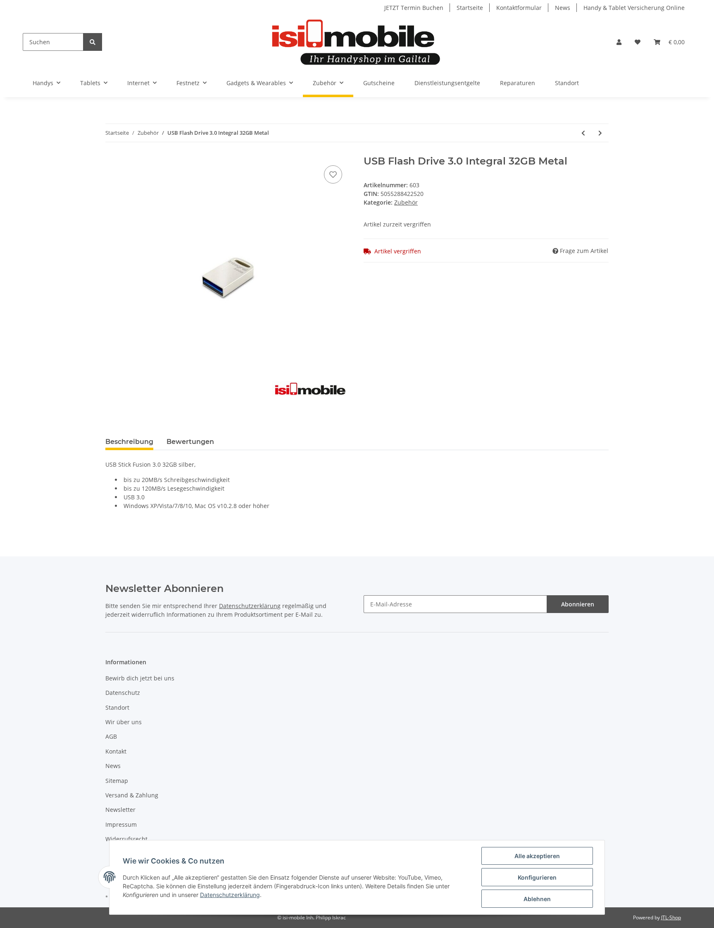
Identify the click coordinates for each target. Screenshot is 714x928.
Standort (567, 83)
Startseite (470, 8)
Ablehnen (537, 898)
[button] (619, 42)
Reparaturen (517, 83)
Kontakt (115, 751)
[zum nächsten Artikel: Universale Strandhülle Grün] (600, 133)
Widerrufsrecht (126, 839)
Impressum (121, 824)
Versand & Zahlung (131, 795)
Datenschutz (122, 693)
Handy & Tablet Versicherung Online (634, 8)
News (562, 8)
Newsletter (120, 809)
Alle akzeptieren (537, 855)
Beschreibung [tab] (129, 442)
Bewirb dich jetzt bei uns (139, 678)
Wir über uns (123, 722)
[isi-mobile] (356, 42)
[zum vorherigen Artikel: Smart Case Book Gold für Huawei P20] (583, 133)
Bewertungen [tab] (190, 442)
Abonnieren (577, 604)
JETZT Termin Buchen (413, 8)
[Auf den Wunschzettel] (333, 174)
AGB (111, 736)
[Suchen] (92, 42)
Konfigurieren (537, 877)
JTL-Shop (671, 917)
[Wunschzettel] (637, 42)
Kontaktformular (519, 8)
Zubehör (406, 202)
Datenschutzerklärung (250, 606)
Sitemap (116, 781)
